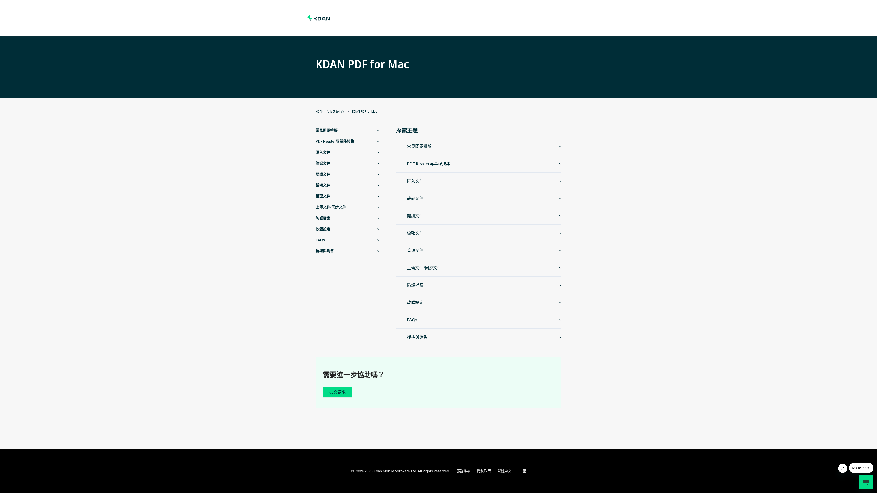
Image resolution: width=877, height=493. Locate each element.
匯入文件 (323, 152)
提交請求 (337, 392)
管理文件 (323, 196)
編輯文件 (323, 185)
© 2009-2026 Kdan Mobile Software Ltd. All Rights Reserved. (400, 471)
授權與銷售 (325, 250)
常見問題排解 (327, 130)
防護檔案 (323, 217)
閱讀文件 (323, 174)
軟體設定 (323, 228)
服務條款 (463, 471)
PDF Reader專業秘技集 (335, 141)
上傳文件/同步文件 (331, 207)
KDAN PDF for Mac (364, 111)
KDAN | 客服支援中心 (330, 111)
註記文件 (323, 163)
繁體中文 (505, 471)
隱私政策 (484, 471)
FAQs (320, 239)
